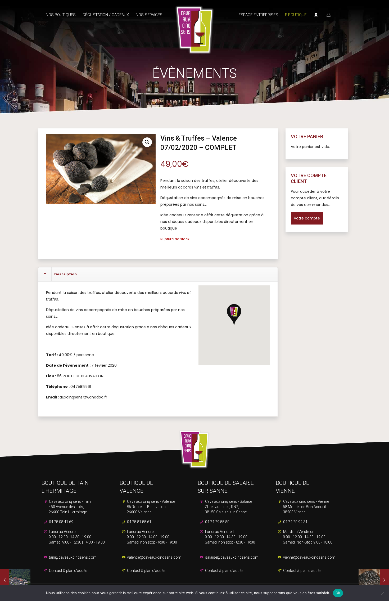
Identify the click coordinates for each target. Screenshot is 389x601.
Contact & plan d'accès (67, 570)
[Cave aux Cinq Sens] (194, 27)
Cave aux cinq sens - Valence (150, 506)
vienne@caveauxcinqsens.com (308, 557)
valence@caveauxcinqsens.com (153, 557)
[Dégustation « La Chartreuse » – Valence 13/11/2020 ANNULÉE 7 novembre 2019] (15, 579)
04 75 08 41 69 (60, 522)
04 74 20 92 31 (294, 522)
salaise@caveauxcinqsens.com (231, 557)
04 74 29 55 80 (216, 522)
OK (338, 593)
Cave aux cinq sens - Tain (69, 506)
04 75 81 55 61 (138, 522)
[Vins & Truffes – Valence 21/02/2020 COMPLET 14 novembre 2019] (374, 579)
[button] (147, 142)
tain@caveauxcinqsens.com (72, 557)
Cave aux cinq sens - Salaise (228, 506)
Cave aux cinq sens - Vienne (305, 506)
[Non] (382, 593)
